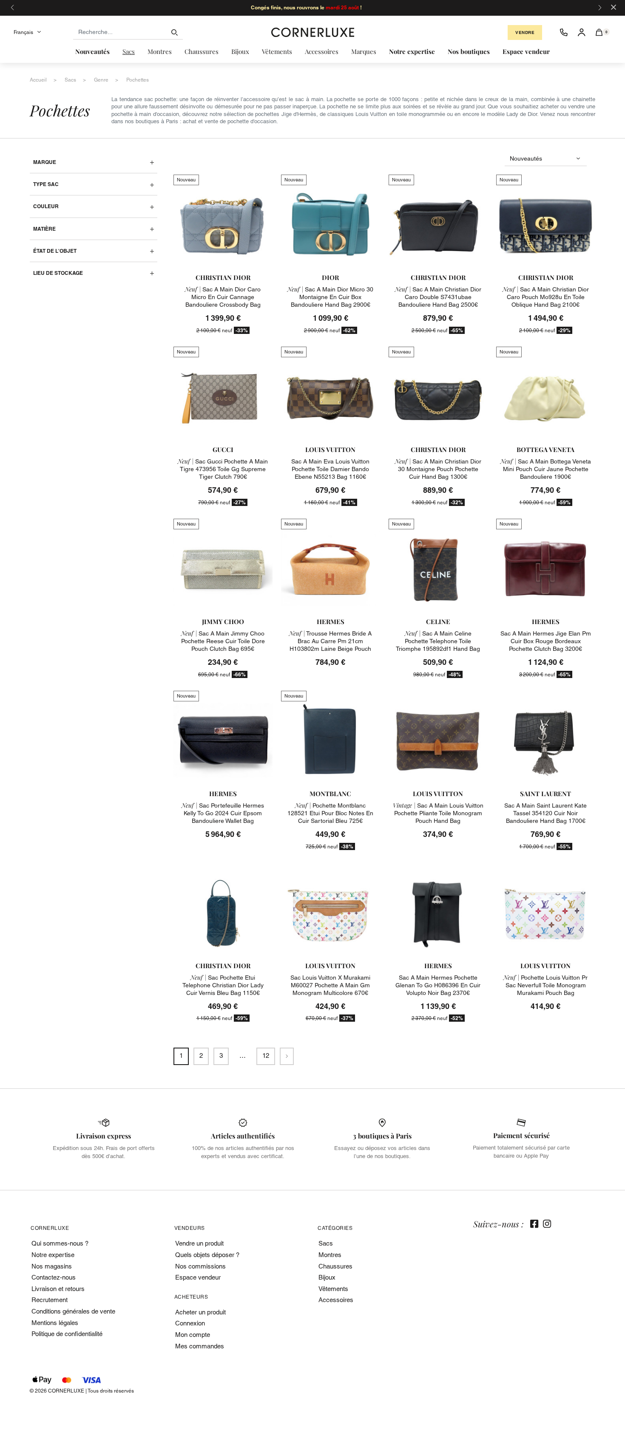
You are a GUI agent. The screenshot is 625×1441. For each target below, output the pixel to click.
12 (265, 1055)
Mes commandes (199, 1346)
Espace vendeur (198, 1277)
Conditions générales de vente (73, 1311)
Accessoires (335, 1299)
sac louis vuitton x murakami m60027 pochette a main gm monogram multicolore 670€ (330, 985)
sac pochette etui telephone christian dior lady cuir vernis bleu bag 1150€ (223, 985)
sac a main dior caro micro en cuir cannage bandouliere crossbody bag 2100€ (223, 301)
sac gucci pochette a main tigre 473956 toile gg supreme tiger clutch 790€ (223, 469)
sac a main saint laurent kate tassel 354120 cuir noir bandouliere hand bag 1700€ (545, 813)
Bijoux (326, 1277)
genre (101, 80)
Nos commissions (200, 1266)
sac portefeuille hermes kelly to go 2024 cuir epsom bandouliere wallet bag (223, 813)
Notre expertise (52, 1254)
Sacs (325, 1243)
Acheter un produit (200, 1312)
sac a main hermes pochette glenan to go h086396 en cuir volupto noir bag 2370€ (437, 985)
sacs (70, 80)
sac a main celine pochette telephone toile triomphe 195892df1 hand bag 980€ (438, 645)
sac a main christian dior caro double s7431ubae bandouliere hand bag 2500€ (438, 297)
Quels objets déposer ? (207, 1254)
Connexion (190, 1323)
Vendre (524, 32)
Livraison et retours (58, 1288)
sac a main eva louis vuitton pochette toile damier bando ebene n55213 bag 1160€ (330, 469)
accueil (38, 80)
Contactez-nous (53, 1277)
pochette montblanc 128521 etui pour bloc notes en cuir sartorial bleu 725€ (330, 813)
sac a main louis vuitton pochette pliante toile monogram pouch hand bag (438, 813)
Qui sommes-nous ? (59, 1243)
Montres (329, 1254)
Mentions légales (54, 1322)
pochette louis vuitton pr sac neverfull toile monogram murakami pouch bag (545, 985)
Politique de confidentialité (66, 1333)
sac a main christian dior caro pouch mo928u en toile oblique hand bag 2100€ (546, 297)
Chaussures (335, 1266)
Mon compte (192, 1334)
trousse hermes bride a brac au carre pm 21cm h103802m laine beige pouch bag (330, 645)
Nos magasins (51, 1266)
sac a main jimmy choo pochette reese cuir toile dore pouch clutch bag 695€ (223, 641)
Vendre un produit (199, 1243)
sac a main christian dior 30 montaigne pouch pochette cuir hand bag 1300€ (438, 469)
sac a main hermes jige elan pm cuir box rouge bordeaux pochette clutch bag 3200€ (545, 641)
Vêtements (333, 1288)
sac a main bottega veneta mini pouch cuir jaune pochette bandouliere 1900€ (545, 469)
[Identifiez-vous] (582, 32)
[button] (599, 32)
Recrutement (49, 1299)
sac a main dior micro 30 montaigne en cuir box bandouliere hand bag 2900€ (330, 297)
